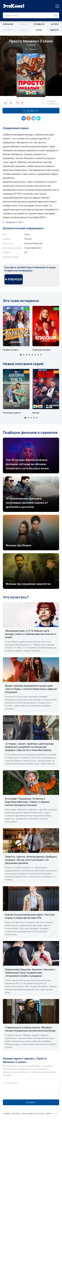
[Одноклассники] (28, 118)
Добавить (53, 102)
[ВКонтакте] (23, 118)
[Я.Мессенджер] (38, 118)
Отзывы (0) (39, 24)
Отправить (31, 1102)
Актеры (54, 24)
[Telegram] (33, 118)
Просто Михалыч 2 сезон (32, 1113)
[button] (21, 354)
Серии (48, 1113)
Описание (8, 24)
